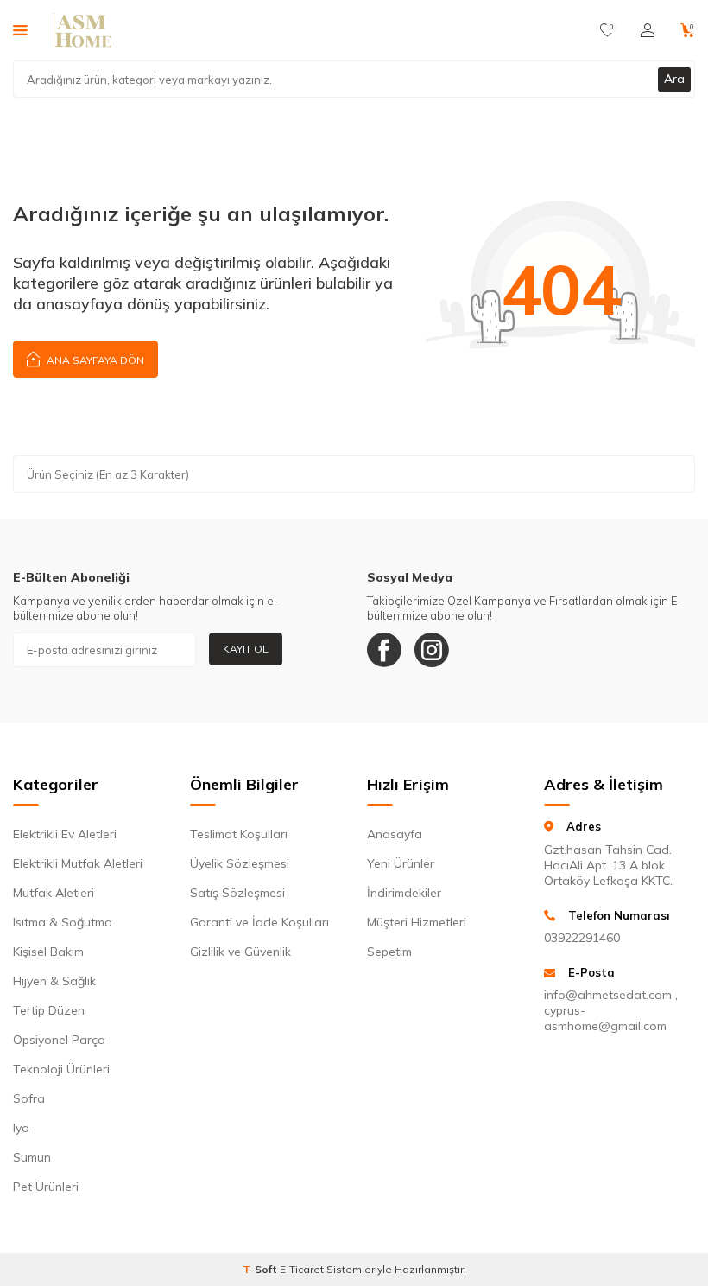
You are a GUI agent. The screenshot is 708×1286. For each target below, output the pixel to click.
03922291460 (582, 937)
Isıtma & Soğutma (62, 922)
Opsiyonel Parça (59, 1039)
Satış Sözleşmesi (237, 893)
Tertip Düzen (49, 1010)
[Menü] (20, 29)
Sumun (32, 1157)
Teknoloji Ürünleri (61, 1069)
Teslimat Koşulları (239, 834)
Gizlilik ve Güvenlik (240, 951)
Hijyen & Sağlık (54, 981)
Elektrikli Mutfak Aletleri (77, 863)
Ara (674, 78)
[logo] (82, 30)
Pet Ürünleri (46, 1186)
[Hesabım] (647, 30)
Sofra (29, 1098)
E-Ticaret (302, 1269)
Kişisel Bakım (48, 951)
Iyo (21, 1128)
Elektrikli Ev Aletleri (65, 834)
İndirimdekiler (404, 893)
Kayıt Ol (246, 648)
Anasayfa (394, 834)
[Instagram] (431, 650)
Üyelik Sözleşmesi (239, 863)
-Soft (261, 1269)
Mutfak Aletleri (53, 893)
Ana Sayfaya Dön (94, 359)
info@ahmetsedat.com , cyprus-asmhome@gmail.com (611, 1010)
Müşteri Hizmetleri (416, 922)
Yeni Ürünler (400, 863)
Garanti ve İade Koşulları (259, 922)
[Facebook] (384, 650)
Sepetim (389, 951)
